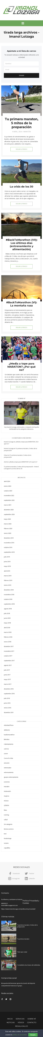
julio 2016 (7, 698)
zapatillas (7, 848)
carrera (6, 749)
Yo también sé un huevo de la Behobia (28, 965)
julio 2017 (7, 670)
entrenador (7, 768)
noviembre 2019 (9, 543)
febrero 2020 (8, 528)
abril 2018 (7, 627)
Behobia (6, 739)
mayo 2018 (7, 623)
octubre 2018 (8, 599)
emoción (6, 763)
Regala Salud (21, 1026)
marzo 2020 (7, 524)
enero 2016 (7, 708)
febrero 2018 (8, 637)
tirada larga (7, 838)
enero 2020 (7, 533)
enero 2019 (7, 585)
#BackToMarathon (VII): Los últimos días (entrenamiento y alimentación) (21, 244)
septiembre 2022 (9, 500)
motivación (7, 791)
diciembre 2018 (8, 590)
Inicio (10, 1019)
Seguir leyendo (21, 149)
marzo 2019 (7, 576)
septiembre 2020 (9, 514)
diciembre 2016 (8, 689)
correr (6, 753)
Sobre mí (32, 1019)
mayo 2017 (7, 679)
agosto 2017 (8, 665)
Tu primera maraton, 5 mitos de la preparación (21, 123)
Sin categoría (8, 824)
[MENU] (21, 23)
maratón (27, 132)
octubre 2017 (8, 656)
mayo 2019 (7, 566)
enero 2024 (7, 486)
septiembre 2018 (9, 604)
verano (6, 843)
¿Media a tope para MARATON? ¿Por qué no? (21, 366)
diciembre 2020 (8, 510)
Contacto (31, 1022)
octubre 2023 (8, 491)
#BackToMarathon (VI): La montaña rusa (21, 304)
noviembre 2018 (9, 594)
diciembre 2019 (8, 538)
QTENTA (6, 805)
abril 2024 (7, 481)
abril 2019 (7, 571)
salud (6, 819)
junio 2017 (7, 675)
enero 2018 (7, 642)
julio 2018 (7, 613)
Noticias (11, 1022)
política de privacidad (20, 1035)
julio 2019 (7, 557)
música (6, 801)
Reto (5, 810)
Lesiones (7, 782)
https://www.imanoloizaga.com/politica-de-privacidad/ (18, 909)
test (5, 834)
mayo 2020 (7, 519)
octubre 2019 (8, 547)
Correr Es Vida (8, 758)
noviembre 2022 (9, 495)
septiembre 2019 (9, 552)
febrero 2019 (8, 580)
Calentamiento (8, 744)
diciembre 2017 (8, 646)
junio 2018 (7, 618)
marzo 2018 (7, 632)
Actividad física (8, 725)
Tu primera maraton (23, 939)
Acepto (32, 1035)
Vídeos (21, 1022)
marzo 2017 (7, 684)
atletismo (7, 730)
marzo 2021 (7, 505)
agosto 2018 (8, 609)
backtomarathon (9, 735)
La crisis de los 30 (21, 186)
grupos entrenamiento (11, 777)
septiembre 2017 (9, 661)
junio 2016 (7, 703)
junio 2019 (7, 561)
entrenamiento (8, 772)
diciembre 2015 (8, 712)
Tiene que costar (22, 952)
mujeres (6, 796)
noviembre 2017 (9, 651)
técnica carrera (8, 829)
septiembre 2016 (9, 694)
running (6, 815)
